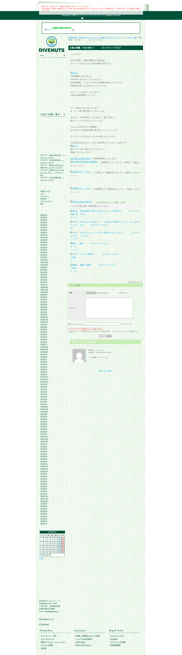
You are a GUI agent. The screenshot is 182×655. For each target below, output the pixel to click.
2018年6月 (43, 361)
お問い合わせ (52, 109)
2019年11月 (44, 319)
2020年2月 (43, 312)
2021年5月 (43, 274)
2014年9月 (43, 473)
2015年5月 (43, 454)
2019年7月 (43, 329)
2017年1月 (43, 404)
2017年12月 (44, 376)
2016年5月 (43, 424)
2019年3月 (43, 339)
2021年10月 (44, 264)
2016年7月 (43, 419)
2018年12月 (44, 347)
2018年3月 (43, 369)
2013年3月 (43, 518)
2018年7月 (43, 359)
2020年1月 (43, 314)
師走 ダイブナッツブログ (94, 243)
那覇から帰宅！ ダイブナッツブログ (97, 265)
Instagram (52, 132)
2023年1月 (43, 249)
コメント (72, 308)
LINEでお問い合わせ (52, 114)
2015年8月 (43, 446)
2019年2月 (43, 342)
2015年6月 (43, 451)
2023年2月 (43, 247)
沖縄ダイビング (45, 191)
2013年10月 (44, 501)
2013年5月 (43, 513)
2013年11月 (44, 498)
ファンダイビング (52, 68)
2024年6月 (43, 230)
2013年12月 (44, 496)
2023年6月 (43, 240)
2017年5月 (43, 394)
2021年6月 (43, 272)
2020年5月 (43, 304)
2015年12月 (44, 436)
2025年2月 (43, 225)
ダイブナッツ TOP (52, 55)
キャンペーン (44, 196)
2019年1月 (43, 344)
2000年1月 (43, 523)
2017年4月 (43, 396)
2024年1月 (43, 235)
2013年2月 (43, 521)
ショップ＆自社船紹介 (84, 639)
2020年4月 (43, 307)
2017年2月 (43, 401)
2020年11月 (44, 289)
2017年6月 (43, 391)
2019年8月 (43, 327)
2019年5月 (43, 334)
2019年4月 (43, 337)
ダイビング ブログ (52, 127)
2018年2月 (43, 371)
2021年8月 (43, 269)
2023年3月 (43, 245)
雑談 (41, 203)
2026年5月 (43, 217)
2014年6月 (43, 481)
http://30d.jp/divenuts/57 (80, 158)
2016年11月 (44, 409)
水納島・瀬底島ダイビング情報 (52, 97)
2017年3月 (43, 399)
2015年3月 (43, 459)
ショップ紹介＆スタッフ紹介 (52, 103)
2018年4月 (43, 367)
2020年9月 (43, 294)
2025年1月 (43, 227)
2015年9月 (43, 444)
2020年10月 (44, 292)
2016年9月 (43, 414)
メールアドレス (125, 324)
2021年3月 (43, 279)
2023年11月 (44, 237)
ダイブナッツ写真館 (52, 138)
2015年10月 (44, 441)
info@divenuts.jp (51, 611)
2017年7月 (43, 389)
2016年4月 (43, 426)
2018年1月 (43, 374)
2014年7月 (43, 479)
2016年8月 (43, 416)
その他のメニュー (52, 84)
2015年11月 (44, 439)
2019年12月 (44, 317)
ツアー (42, 193)
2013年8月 (43, 506)
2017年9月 (43, 384)
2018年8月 (43, 357)
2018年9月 (43, 354)
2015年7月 (43, 449)
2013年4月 (43, 516)
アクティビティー (46, 201)
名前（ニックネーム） (76, 324)
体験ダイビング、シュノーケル (52, 73)
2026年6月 (43, 215)
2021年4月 (43, 277)
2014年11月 (44, 469)
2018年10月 (44, 352)
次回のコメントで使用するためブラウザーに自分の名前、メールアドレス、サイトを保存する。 (104, 331)
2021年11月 (44, 262)
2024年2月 (43, 232)
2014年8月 (43, 476)
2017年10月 (44, 381)
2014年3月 (43, 488)
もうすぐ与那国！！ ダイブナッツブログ (99, 254)
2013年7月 (43, 508)
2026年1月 (43, 222)
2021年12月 (44, 259)
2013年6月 (43, 511)
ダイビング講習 (52, 79)
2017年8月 (43, 386)
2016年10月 (44, 411)
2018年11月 (44, 349)
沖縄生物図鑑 (52, 144)
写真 (70, 293)
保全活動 (43, 198)
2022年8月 (43, 254)
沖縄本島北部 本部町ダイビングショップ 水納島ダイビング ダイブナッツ (96, 37)
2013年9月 (43, 503)
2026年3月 (43, 220)
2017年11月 (44, 379)
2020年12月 (44, 287)
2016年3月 (43, 429)
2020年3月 (43, 309)
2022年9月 (43, 252)
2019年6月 (43, 332)
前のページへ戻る (105, 371)
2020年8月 (43, 297)
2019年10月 (44, 322)
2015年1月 (43, 464)
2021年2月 (43, 282)
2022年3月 (43, 257)
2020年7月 (43, 299)
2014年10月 (44, 471)
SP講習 (44, 648)
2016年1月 (43, 434)
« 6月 (41, 558)
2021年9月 (43, 267)
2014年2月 (43, 491)
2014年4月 (43, 486)
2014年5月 (43, 483)
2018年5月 (43, 364)
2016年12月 (44, 406)
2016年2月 (43, 431)
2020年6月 (43, 302)
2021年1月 (43, 284)
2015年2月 (43, 461)
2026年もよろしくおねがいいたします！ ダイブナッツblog (52, 172)
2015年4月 (43, 456)
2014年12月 (44, 466)
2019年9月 (43, 324)
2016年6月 (43, 421)
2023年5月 (43, 242)
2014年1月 (43, 493)
